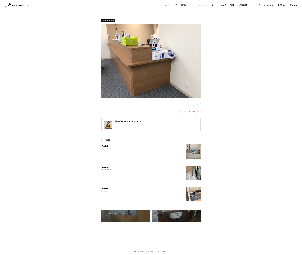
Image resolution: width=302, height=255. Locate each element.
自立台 (224, 5)
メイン (167, 5)
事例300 (184, 5)
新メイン (293, 5)
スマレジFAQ (268, 5)
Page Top (151, 241)
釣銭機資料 (242, 5)
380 (193, 5)
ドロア (214, 5)
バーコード (255, 5)
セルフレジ (203, 5)
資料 (232, 5)
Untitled (104, 146)
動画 (175, 5)
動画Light (282, 5)
